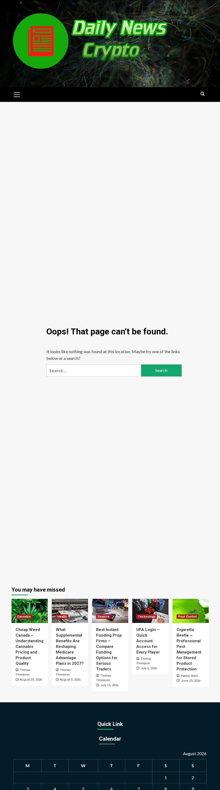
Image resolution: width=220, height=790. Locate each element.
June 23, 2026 (190, 680)
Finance (103, 616)
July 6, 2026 (149, 668)
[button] (17, 94)
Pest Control (187, 616)
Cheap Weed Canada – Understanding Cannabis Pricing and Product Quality (29, 646)
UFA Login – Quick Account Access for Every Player (148, 641)
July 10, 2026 (109, 685)
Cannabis (24, 616)
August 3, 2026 (70, 679)
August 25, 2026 (31, 679)
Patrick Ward (189, 675)
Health (62, 616)
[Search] (202, 94)
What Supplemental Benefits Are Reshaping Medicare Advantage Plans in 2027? (70, 646)
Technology (146, 616)
